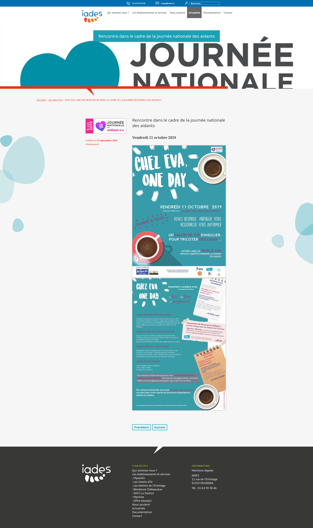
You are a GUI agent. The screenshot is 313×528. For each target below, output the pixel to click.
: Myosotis (138, 478)
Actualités (194, 12)
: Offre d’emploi (142, 501)
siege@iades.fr (168, 3)
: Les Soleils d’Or (142, 482)
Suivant (159, 427)
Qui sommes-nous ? (118, 12)
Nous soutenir (177, 12)
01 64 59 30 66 (138, 3)
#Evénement (92, 144)
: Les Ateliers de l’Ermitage (148, 485)
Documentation (212, 12)
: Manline (138, 497)
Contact (228, 12)
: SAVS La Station (143, 493)
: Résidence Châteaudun (147, 489)
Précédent (141, 427)
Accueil (41, 100)
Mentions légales (202, 470)
